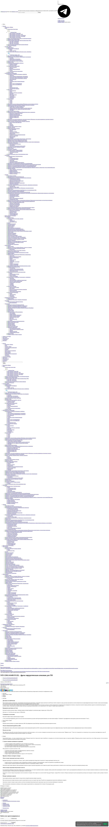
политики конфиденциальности (32, 825)
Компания (2, 797)
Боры (6, 28)
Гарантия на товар (6, 806)
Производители (6, 338)
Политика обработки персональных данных (11, 801)
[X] (6, 690)
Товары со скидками (7, 336)
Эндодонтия (7, 303)
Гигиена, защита (8, 46)
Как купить (5, 337)
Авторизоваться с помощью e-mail (7, 823)
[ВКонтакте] (1, 690)
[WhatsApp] (9, 690)
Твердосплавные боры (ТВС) (34, 671)
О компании (5, 339)
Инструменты (7, 216)
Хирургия (7, 300)
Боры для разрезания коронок (17, 671)
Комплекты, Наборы (9, 27)
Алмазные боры (8, 671)
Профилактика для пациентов (11, 297)
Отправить (13, 822)
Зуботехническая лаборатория (11, 73)
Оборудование (8, 245)
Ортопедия (7, 155)
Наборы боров (25, 671)
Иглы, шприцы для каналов (10, 215)
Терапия (6, 174)
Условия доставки (6, 805)
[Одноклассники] (2, 690)
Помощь (2, 798)
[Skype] (10, 690)
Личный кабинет (61, 18)
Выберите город (15, 11)
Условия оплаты (6, 804)
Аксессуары (2, 671)
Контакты (5, 340)
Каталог (4, 26)
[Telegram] (12, 690)
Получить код (14, 818)
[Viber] (7, 690)
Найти (4, 363)
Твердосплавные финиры (44, 671)
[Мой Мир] (4, 690)
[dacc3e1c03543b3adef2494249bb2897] (10, 678)
